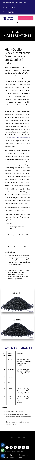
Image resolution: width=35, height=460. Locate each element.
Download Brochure (26, 18)
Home (12, 437)
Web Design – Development (14, 455)
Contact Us (21, 441)
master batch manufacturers (20, 138)
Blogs (11, 441)
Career (26, 439)
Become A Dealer (13, 439)
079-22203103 (10, 7)
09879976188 (10, 12)
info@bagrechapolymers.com (16, 2)
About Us (21, 437)
